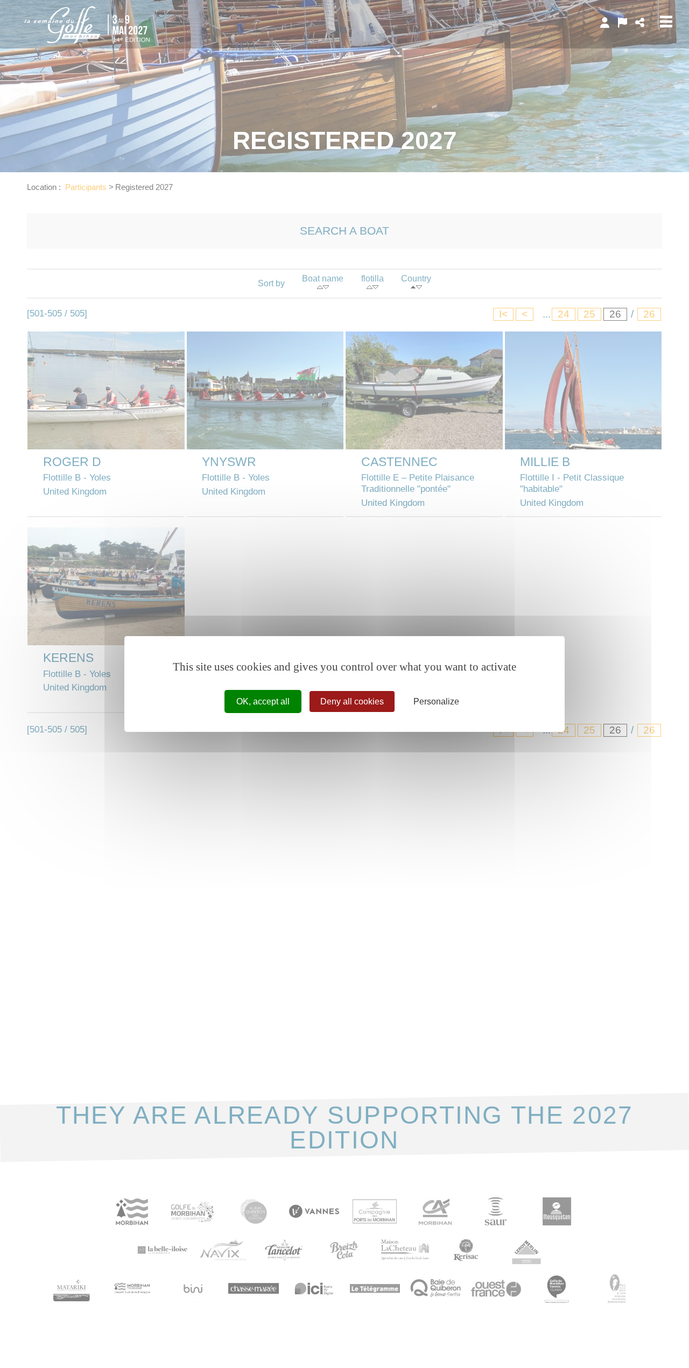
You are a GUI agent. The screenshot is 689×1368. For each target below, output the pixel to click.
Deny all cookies (352, 701)
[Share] (640, 22)
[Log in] (605, 22)
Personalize (436, 701)
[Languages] (622, 22)
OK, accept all (263, 701)
